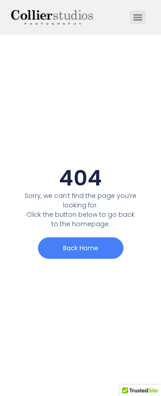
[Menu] (138, 17)
